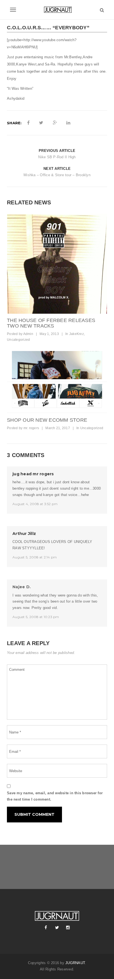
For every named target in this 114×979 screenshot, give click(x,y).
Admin (28, 334)
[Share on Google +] (55, 123)
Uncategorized (18, 340)
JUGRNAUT (75, 963)
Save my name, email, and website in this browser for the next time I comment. (55, 796)
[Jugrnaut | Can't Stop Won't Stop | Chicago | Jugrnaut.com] (57, 9)
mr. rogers (31, 428)
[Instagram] (68, 927)
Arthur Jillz (24, 533)
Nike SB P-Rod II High (57, 157)
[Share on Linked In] (68, 123)
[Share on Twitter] (41, 123)
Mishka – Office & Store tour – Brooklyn (57, 175)
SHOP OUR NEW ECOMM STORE (47, 420)
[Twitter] (57, 927)
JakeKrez (76, 334)
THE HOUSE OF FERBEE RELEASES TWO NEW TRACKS (51, 323)
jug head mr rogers (33, 473)
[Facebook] (46, 927)
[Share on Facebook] (28, 123)
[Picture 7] (57, 264)
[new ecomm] (57, 382)
